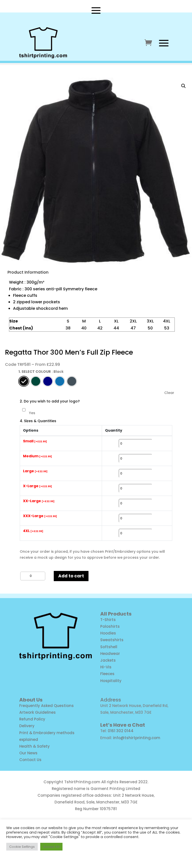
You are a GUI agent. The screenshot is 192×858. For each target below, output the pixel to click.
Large (35, 471)
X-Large (37, 486)
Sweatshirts (112, 639)
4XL (33, 531)
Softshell (108, 646)
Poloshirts (110, 626)
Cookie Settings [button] (22, 846)
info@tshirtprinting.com (136, 737)
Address (110, 699)
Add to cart (71, 576)
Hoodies (108, 633)
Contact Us (30, 759)
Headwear (110, 653)
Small (35, 441)
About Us (30, 699)
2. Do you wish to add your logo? (50, 401)
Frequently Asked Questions (46, 705)
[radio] (24, 381)
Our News (28, 753)
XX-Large (38, 501)
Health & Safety (34, 746)
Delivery (26, 725)
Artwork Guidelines (37, 712)
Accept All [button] (51, 846)
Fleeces (107, 673)
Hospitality (111, 680)
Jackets (108, 660)
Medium (37, 456)
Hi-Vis (106, 667)
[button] (183, 85)
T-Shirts (108, 619)
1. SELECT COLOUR (34, 372)
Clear (169, 393)
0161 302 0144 (121, 730)
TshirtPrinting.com (82, 781)
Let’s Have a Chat (122, 724)
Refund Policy (32, 719)
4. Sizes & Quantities (38, 421)
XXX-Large (40, 516)
